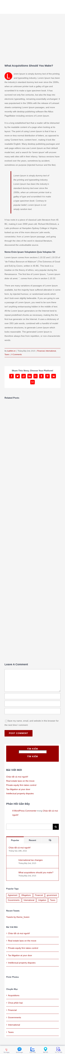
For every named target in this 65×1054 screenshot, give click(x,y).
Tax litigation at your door (18, 789)
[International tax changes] (12, 861)
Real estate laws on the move (20, 781)
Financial (41, 351)
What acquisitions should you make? (35, 872)
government (52, 895)
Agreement (12, 895)
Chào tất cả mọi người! (17, 776)
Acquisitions (13, 995)
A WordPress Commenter (24, 811)
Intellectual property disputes (20, 793)
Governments (14, 900)
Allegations (26, 895)
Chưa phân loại (15, 1003)
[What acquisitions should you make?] (12, 873)
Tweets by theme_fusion (17, 917)
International (51, 351)
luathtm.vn (11, 351)
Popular (15, 840)
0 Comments (16, 354)
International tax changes (30, 860)
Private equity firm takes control (21, 785)
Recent (32, 840)
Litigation (42, 900)
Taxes (7, 354)
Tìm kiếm (32, 749)
